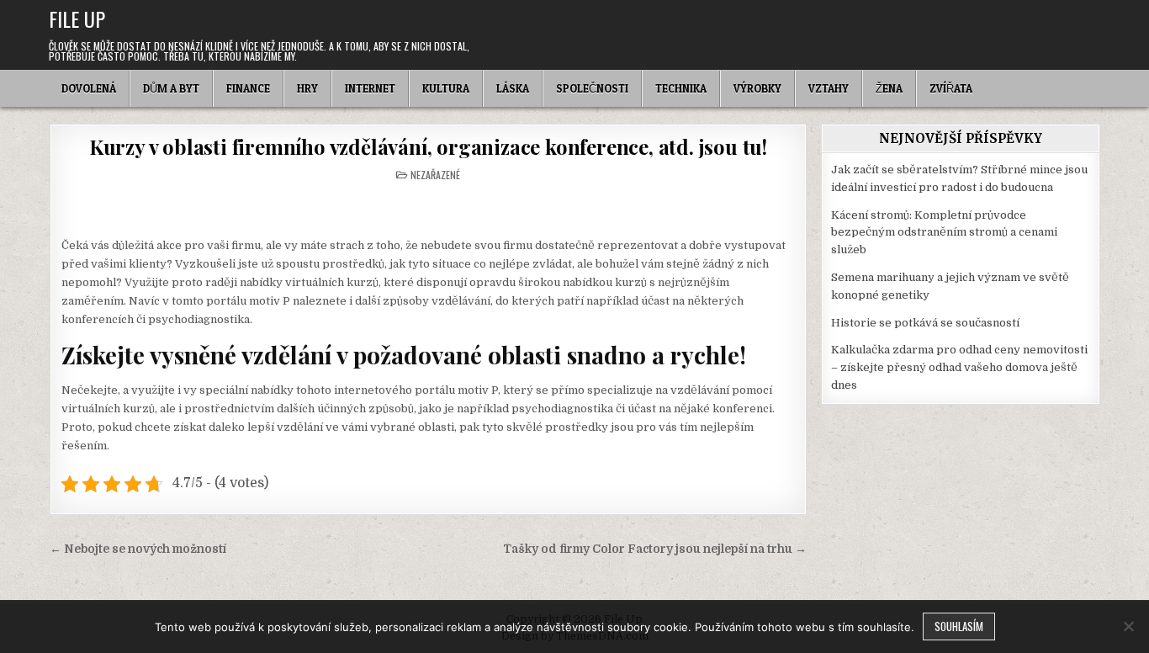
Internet (370, 88)
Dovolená (88, 88)
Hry (307, 88)
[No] (1128, 626)
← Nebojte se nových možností (138, 549)
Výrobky (757, 88)
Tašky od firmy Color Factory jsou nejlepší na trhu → (655, 549)
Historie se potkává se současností (925, 322)
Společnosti (592, 88)
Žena (889, 88)
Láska (512, 88)
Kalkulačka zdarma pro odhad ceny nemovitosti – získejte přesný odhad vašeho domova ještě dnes (959, 367)
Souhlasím (959, 626)
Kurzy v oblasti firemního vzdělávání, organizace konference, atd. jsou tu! (428, 146)
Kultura (445, 88)
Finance (248, 88)
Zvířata (950, 88)
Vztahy (828, 88)
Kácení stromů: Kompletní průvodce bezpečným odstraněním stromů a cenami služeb (944, 233)
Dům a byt (171, 88)
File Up (77, 18)
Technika (681, 88)
